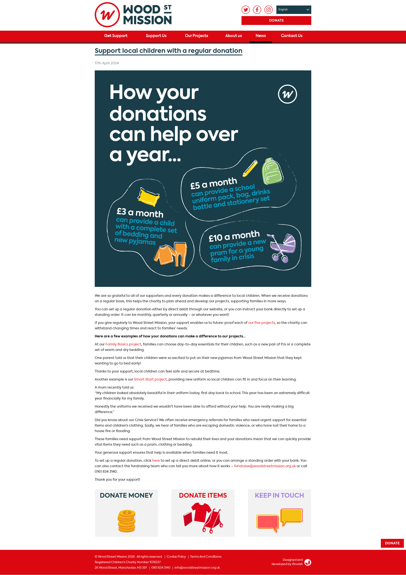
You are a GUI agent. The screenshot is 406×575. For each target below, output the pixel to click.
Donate (276, 20)
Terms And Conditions (205, 556)
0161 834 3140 (160, 567)
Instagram (268, 9)
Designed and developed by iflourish (287, 562)
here (156, 461)
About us (233, 36)
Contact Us (291, 36)
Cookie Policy (176, 556)
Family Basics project (123, 344)
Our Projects (196, 36)
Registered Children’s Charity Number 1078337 (128, 562)
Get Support (116, 36)
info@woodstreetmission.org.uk (197, 567)
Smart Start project (150, 379)
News (261, 36)
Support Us (156, 36)
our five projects (261, 323)
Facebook (257, 9)
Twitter (245, 9)
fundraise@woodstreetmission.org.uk (265, 466)
